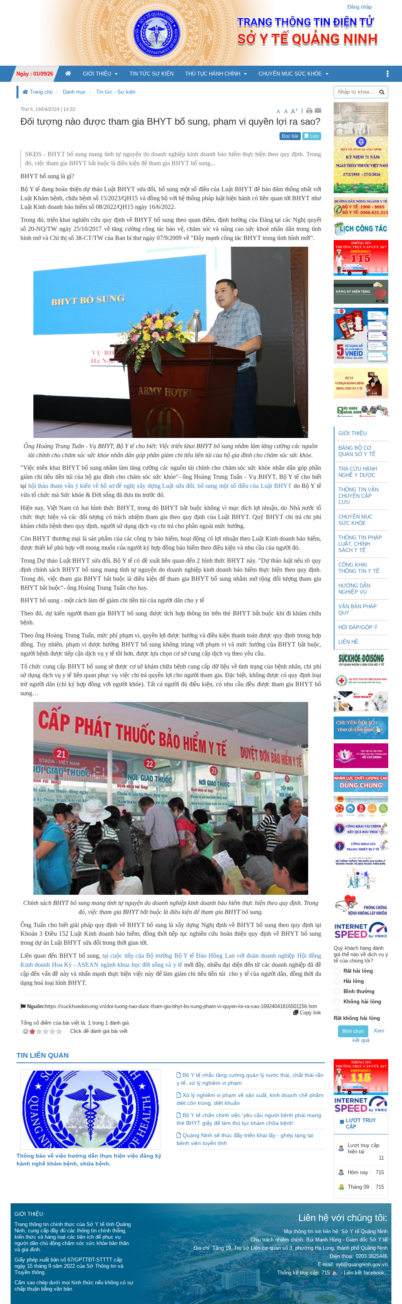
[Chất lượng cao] (361, 782)
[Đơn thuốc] (361, 872)
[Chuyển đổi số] (361, 728)
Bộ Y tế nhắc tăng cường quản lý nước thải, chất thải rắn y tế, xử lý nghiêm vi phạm (250, 1079)
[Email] (317, 110)
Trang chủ (40, 92)
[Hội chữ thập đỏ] (361, 680)
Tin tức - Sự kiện (115, 92)
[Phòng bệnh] (361, 905)
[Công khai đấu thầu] (361, 828)
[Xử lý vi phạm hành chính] (361, 383)
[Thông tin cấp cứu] (361, 257)
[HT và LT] (361, 755)
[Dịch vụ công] (361, 806)
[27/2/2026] (361, 147)
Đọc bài (290, 136)
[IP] (361, 930)
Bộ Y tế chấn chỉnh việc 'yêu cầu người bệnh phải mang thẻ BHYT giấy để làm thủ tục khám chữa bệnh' (249, 1119)
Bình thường (359, 991)
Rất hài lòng (358, 971)
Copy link (309, 1013)
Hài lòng (354, 981)
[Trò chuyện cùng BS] (361, 702)
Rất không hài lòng (357, 1018)
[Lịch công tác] (361, 228)
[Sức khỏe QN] (361, 410)
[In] (309, 110)
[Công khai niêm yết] (361, 845)
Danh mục (74, 92)
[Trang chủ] (201, 32)
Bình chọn (353, 1031)
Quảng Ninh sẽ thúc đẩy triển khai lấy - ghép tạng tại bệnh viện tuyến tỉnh (245, 1139)
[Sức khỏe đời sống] (361, 659)
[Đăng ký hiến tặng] (361, 291)
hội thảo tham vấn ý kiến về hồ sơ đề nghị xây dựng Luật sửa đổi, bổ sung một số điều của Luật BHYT (161, 485)
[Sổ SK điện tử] (361, 335)
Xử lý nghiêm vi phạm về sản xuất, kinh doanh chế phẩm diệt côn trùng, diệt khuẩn (250, 1099)
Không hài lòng (362, 1002)
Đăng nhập (359, 7)
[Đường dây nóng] (361, 207)
